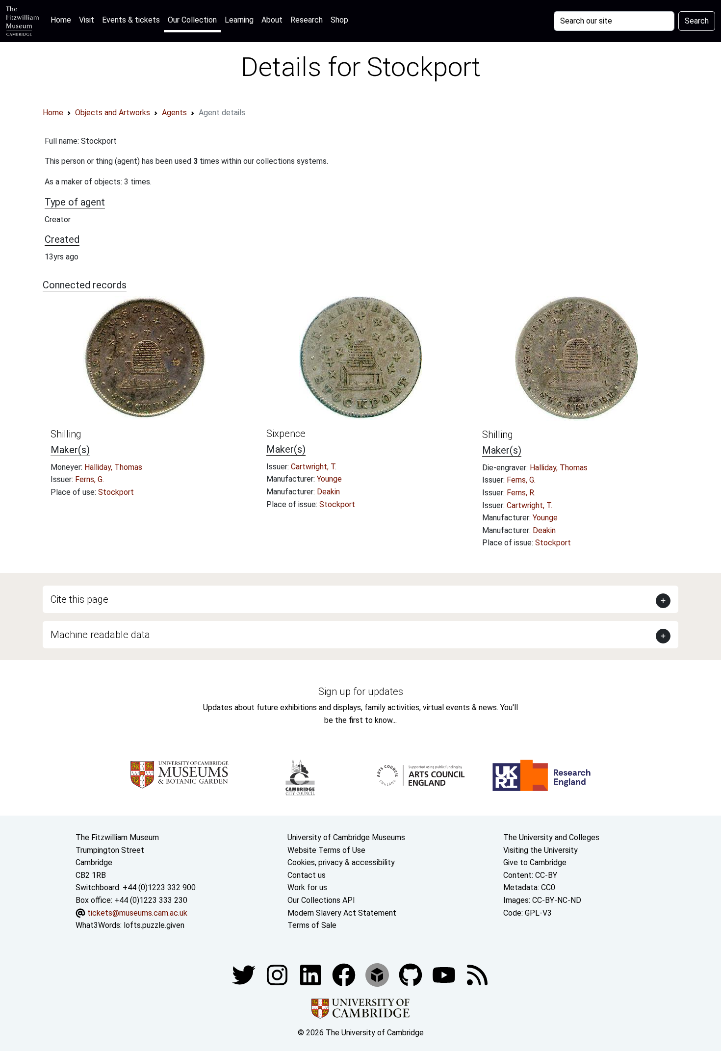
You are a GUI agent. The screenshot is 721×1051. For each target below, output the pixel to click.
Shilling (66, 434)
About (272, 20)
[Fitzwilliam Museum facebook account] (311, 974)
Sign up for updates (360, 691)
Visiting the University (540, 850)
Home (63, 20)
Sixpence (286, 433)
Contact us (306, 875)
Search (697, 21)
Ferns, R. (521, 492)
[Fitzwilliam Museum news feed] (477, 974)
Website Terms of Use (326, 850)
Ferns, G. (89, 479)
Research (306, 20)
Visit (86, 20)
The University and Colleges (551, 837)
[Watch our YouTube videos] (445, 974)
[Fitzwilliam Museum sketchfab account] (378, 974)
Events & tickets (131, 20)
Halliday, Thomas (113, 467)
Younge (329, 479)
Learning (239, 20)
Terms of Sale (311, 925)
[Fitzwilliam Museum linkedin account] (344, 974)
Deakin (328, 491)
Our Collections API (321, 900)
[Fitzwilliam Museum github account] (411, 974)
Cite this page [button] (79, 599)
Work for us (307, 887)
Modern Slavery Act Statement (341, 913)
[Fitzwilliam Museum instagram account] (278, 974)
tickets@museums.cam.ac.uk (137, 913)
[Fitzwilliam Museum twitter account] (244, 974)
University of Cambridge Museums (346, 837)
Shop (339, 20)
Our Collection (192, 20)
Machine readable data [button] (100, 635)
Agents (174, 112)
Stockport (116, 492)
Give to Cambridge (534, 862)
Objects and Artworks (112, 112)
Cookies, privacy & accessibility (341, 862)
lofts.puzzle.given (154, 925)
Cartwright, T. (313, 466)
